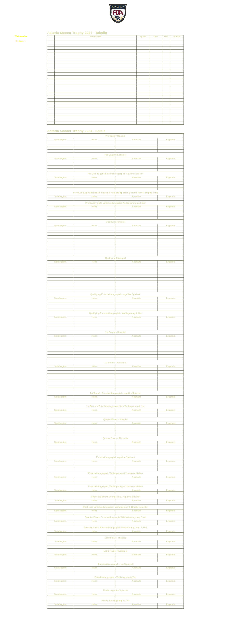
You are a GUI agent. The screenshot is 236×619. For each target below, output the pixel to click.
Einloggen (20, 41)
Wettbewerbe (21, 36)
